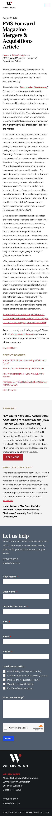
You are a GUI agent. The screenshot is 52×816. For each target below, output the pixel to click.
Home (6, 55)
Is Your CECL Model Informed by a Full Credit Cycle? (24, 362)
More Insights (9, 390)
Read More (13, 458)
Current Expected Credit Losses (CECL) (27, 675)
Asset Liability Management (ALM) (24, 671)
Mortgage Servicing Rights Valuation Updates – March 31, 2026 (25, 383)
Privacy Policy (43, 812)
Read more (8, 500)
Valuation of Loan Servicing (20, 684)
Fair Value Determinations (19, 688)
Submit (8, 738)
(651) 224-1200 (10, 559)
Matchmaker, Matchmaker (33, 87)
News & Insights (19, 55)
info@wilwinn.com (11, 563)
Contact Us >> (10, 348)
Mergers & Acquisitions (22, 334)
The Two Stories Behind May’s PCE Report (23, 368)
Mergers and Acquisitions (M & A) (23, 679)
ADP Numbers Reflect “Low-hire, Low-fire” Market (23, 375)
